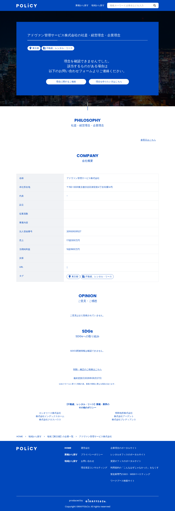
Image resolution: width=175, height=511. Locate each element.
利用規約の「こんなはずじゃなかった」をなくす (134, 467)
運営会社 (85, 448)
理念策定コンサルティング (94, 467)
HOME (19, 436)
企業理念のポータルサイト (123, 448)
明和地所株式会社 (124, 413)
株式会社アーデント (124, 416)
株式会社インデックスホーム (50, 416)
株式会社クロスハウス (50, 419)
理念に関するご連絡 (66, 81)
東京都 (75, 276)
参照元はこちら (148, 140)
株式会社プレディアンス (124, 419)
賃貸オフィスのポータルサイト (125, 461)
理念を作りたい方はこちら (109, 81)
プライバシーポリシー (92, 454)
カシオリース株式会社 (50, 413)
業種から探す (82, 5)
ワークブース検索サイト (122, 480)
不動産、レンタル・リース (99, 276)
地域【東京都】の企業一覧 (60, 436)
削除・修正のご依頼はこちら (87, 369)
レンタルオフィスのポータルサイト (127, 454)
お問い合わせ (87, 461)
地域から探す (97, 5)
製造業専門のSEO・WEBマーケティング (130, 474)
